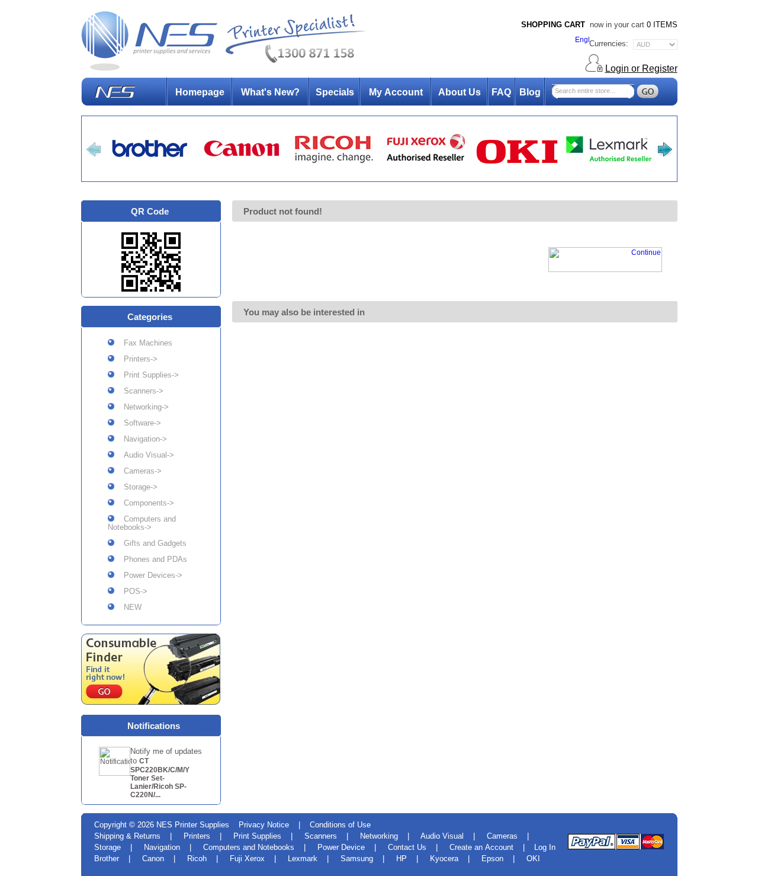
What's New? (270, 92)
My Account (396, 92)
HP (401, 858)
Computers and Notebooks (248, 847)
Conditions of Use (340, 824)
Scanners (320, 836)
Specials (335, 92)
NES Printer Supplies (192, 824)
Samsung (357, 858)
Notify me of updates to (166, 773)
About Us (459, 92)
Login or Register (641, 68)
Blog (530, 92)
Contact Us (407, 847)
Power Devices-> (148, 575)
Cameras (502, 836)
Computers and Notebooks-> (142, 523)
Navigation (162, 847)
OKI (533, 858)
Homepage (199, 92)
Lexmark (302, 858)
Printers (197, 836)
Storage (107, 847)
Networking (379, 836)
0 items (662, 24)
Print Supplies (257, 836)
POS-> (130, 591)
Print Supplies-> (146, 375)
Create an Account (481, 847)
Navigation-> (140, 439)
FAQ (501, 92)
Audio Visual (442, 836)
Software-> (137, 423)
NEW (128, 607)
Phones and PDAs (150, 559)
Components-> (144, 503)
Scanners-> (138, 391)
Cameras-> (138, 471)
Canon (153, 858)
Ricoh (197, 858)
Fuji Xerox (247, 858)
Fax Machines (143, 343)
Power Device (341, 847)
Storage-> (136, 487)
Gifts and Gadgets (150, 543)
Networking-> (141, 407)
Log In (544, 847)
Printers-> (136, 359)
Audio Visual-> (144, 455)
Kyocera (444, 858)
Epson (492, 858)
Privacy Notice (264, 824)
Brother (106, 858)
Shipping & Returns (127, 836)
